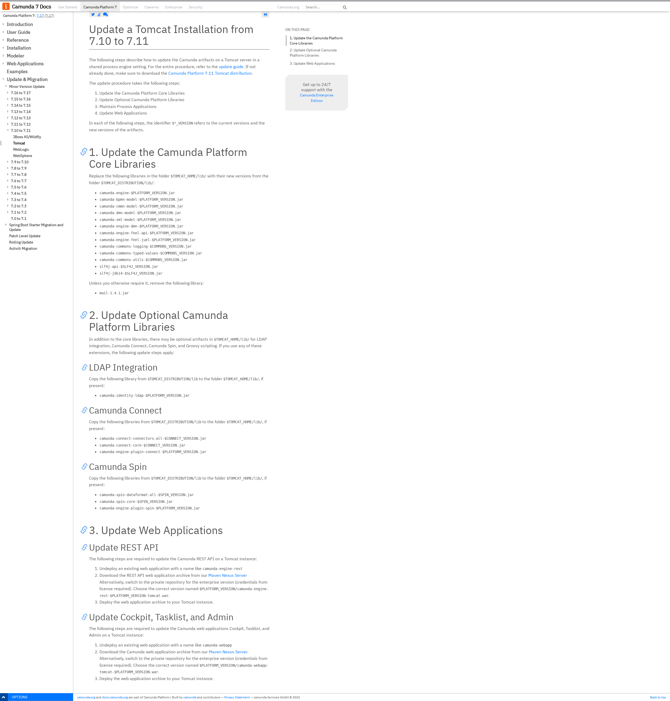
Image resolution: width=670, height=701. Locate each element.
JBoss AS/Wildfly (27, 136)
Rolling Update (21, 242)
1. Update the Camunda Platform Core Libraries (316, 41)
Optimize (130, 7)
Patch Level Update (25, 235)
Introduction (20, 24)
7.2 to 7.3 (18, 206)
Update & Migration (27, 79)
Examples (17, 71)
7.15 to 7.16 (21, 99)
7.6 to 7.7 (18, 180)
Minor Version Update (27, 86)
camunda (189, 697)
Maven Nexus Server (227, 575)
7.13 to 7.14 (21, 111)
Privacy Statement (237, 697)
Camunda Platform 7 (100, 7)
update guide (231, 66)
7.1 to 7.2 (18, 212)
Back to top (658, 697)
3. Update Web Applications (312, 63)
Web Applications (25, 64)
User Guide (18, 32)
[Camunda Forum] (105, 14)
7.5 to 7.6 (18, 187)
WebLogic (21, 149)
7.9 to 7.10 (20, 162)
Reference (18, 40)
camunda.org (86, 697)
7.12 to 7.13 (21, 118)
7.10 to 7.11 (21, 130)
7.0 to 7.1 (18, 218)
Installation (19, 48)
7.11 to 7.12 (21, 124)
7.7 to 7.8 (18, 174)
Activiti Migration (23, 248)
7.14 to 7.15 (21, 105)
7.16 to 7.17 (21, 92)
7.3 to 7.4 (18, 199)
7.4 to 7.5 (18, 193)
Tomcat (19, 143)
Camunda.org (288, 7)
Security (195, 7)
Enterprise (173, 7)
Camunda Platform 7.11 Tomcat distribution (210, 73)
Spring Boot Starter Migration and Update (36, 227)
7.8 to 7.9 (18, 168)
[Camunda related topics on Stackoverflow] (99, 14)
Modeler (15, 56)
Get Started (67, 7)
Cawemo (151, 7)
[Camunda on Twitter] (93, 14)
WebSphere (22, 155)
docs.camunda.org (115, 697)
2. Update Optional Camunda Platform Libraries (313, 53)
